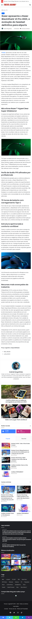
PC (7, 10)
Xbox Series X (24, 587)
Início (4, 10)
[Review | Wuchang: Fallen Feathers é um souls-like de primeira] (6, 460)
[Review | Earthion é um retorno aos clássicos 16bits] (16, 568)
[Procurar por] (30, 5)
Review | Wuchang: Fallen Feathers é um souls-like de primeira (19, 459)
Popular (8, 438)
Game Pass (24, 579)
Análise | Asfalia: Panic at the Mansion (7, 514)
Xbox (17, 587)
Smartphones (18, 584)
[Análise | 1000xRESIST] (6, 474)
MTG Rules (4, 582)
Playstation (26, 582)
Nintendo (11, 582)
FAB (19, 579)
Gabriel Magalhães (16, 372)
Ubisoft (3, 587)
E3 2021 (14, 579)
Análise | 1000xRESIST (17, 472)
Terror (24, 584)
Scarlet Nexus (10, 584)
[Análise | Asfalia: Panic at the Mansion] (6, 467)
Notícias (17, 582)
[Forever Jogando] (10, 5)
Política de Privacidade (22, 608)
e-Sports (8, 579)
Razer (3, 584)
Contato (6, 608)
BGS (3, 579)
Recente (24, 438)
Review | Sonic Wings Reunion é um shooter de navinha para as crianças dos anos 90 (20, 452)
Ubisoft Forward (10, 587)
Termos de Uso (12, 608)
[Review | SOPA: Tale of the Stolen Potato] (6, 446)
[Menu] (2, 5)
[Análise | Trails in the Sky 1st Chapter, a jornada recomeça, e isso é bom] (6, 568)
